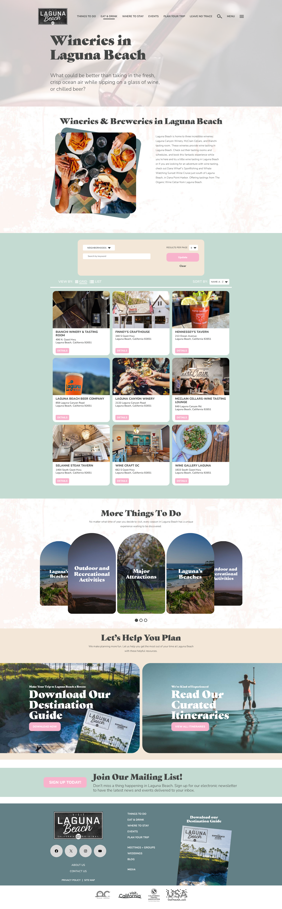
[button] (136, 620)
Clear (183, 266)
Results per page (177, 247)
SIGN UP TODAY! (65, 782)
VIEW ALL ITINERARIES (190, 726)
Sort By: (200, 281)
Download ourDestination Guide (204, 818)
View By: (65, 281)
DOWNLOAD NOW (45, 726)
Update (182, 257)
